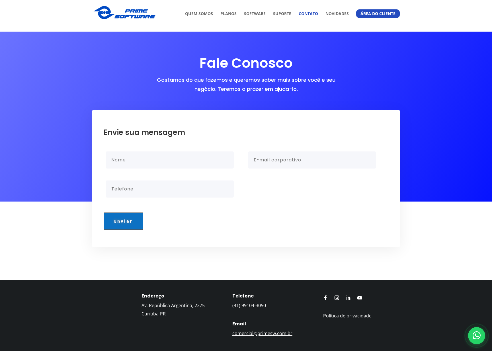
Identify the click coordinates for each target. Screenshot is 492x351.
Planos (228, 14)
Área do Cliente (377, 13)
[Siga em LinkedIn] (348, 297)
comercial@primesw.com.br (262, 333)
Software (255, 14)
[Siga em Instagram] (336, 297)
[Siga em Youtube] (359, 297)
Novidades (337, 14)
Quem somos (199, 14)
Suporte (282, 14)
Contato (308, 14)
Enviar (123, 221)
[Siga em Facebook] (325, 297)
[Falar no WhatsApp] (476, 335)
